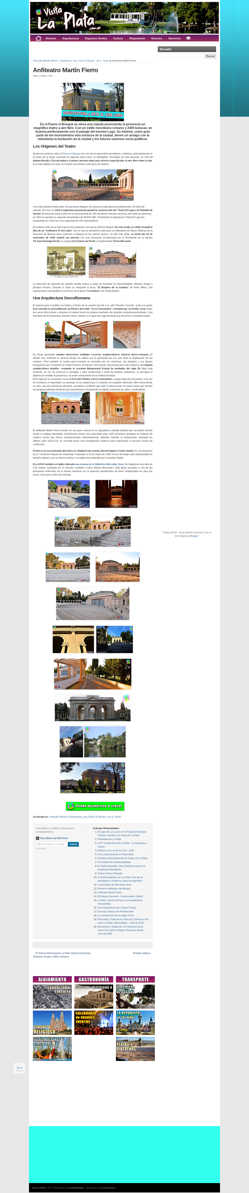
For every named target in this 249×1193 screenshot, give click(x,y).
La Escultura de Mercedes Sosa (114, 884)
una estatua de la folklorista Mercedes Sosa (99, 464)
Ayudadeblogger (76, 1188)
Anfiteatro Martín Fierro (65, 70)
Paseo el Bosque (72, 153)
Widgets (19, 1070)
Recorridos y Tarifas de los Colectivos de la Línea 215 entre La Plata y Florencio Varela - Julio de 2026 (121, 930)
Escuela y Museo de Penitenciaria (116, 911)
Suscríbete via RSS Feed (54, 838)
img (75, 61)
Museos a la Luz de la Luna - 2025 (116, 850)
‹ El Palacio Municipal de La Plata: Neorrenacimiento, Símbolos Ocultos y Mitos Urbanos (62, 955)
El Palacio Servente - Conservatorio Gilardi (120, 896)
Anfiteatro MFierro (50, 61)
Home (36, 61)
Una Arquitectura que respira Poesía (117, 907)
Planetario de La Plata (109, 839)
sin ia (98, 61)
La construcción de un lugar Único (116, 915)
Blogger (194, 536)
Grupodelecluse (108, 1188)
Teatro (106, 61)
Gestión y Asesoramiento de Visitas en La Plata (122, 858)
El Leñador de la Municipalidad (114, 862)
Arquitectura (66, 61)
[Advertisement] (78, 50)
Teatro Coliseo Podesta (110, 873)
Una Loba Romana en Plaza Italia (115, 854)
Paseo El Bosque (86, 61)
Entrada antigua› (142, 953)
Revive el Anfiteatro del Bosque (114, 888)
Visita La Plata (38, 1188)
